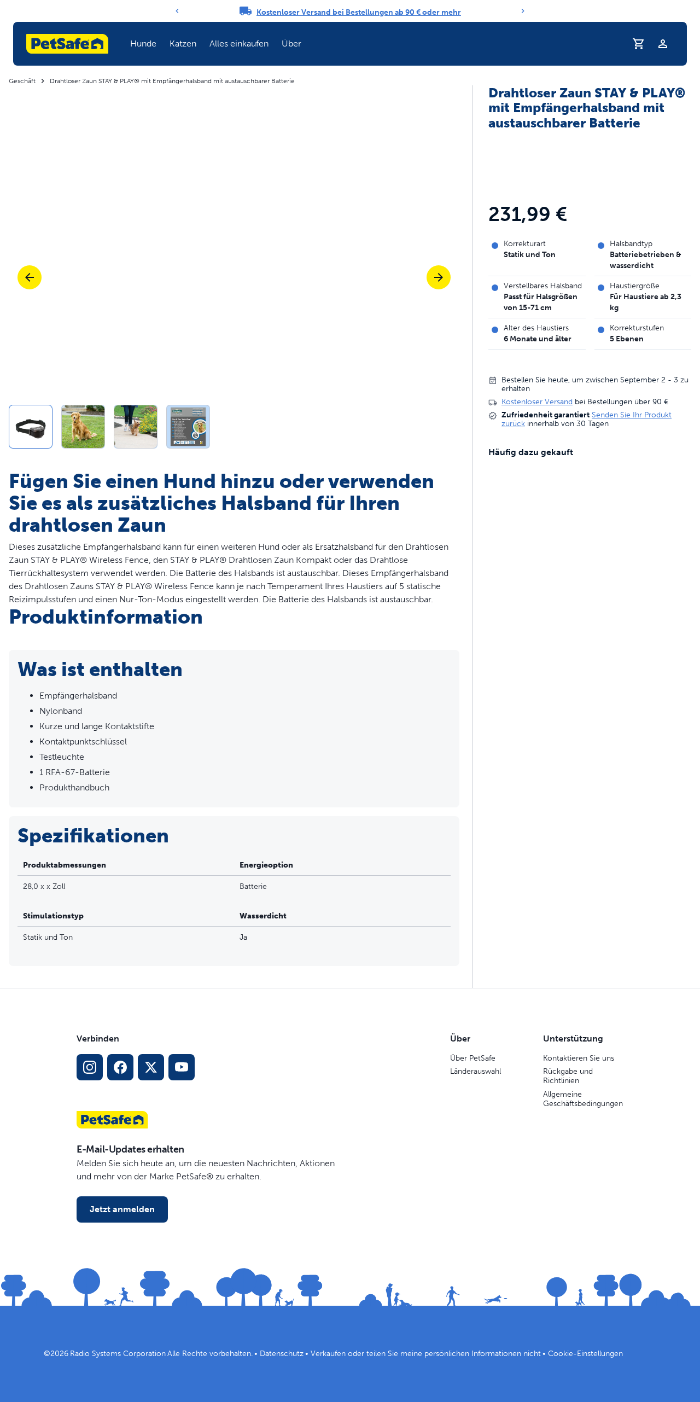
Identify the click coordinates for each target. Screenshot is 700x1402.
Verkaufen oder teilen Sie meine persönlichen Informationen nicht (426, 1353)
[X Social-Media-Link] (151, 1067)
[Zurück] (177, 11)
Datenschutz (282, 1353)
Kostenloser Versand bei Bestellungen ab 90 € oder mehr (358, 12)
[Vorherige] (30, 277)
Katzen (183, 43)
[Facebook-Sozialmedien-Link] (120, 1067)
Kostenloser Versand (537, 402)
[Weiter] (523, 11)
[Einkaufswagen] (639, 44)
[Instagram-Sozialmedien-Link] (90, 1067)
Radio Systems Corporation (118, 1353)
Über (291, 43)
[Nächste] (439, 277)
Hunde (143, 43)
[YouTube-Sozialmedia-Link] (181, 1067)
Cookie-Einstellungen (585, 1353)
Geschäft (22, 81)
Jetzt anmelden (122, 1209)
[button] (143, 44)
